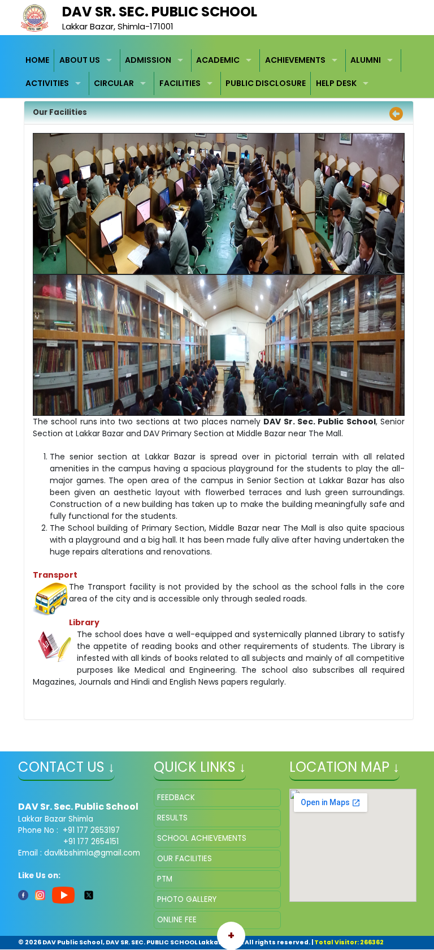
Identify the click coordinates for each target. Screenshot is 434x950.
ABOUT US (79, 60)
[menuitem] (38, 60)
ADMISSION (148, 60)
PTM (164, 879)
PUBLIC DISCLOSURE (265, 83)
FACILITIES (180, 83)
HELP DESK (336, 83)
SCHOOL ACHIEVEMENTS (201, 838)
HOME (37, 60)
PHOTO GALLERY (186, 899)
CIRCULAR (114, 83)
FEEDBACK (176, 797)
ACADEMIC (218, 60)
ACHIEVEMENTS (295, 60)
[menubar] (217, 72)
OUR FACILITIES (184, 858)
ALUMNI (365, 60)
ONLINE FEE (177, 919)
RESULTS (172, 818)
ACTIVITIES (47, 83)
